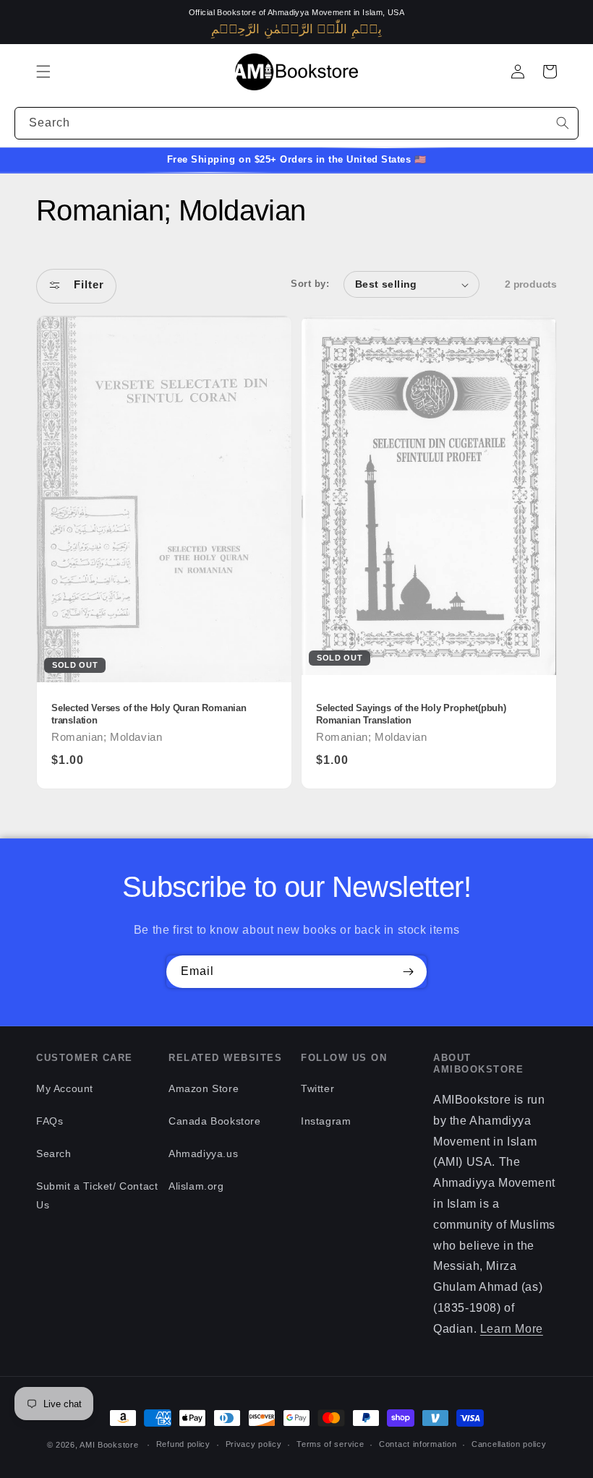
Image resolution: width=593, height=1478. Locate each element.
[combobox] (296, 123)
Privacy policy (254, 1444)
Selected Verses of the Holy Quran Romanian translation (149, 714)
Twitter (317, 1088)
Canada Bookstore (214, 1121)
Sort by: (310, 284)
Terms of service (330, 1444)
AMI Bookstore (109, 1444)
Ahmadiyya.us (203, 1153)
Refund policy (183, 1444)
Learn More (511, 1329)
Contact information (417, 1444)
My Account (64, 1088)
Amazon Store (203, 1088)
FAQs (49, 1121)
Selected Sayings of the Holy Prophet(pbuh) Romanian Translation (411, 714)
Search (54, 1153)
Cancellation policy (509, 1444)
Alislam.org (196, 1186)
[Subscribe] (408, 971)
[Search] (563, 123)
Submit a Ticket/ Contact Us (97, 1195)
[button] (43, 71)
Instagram (326, 1121)
